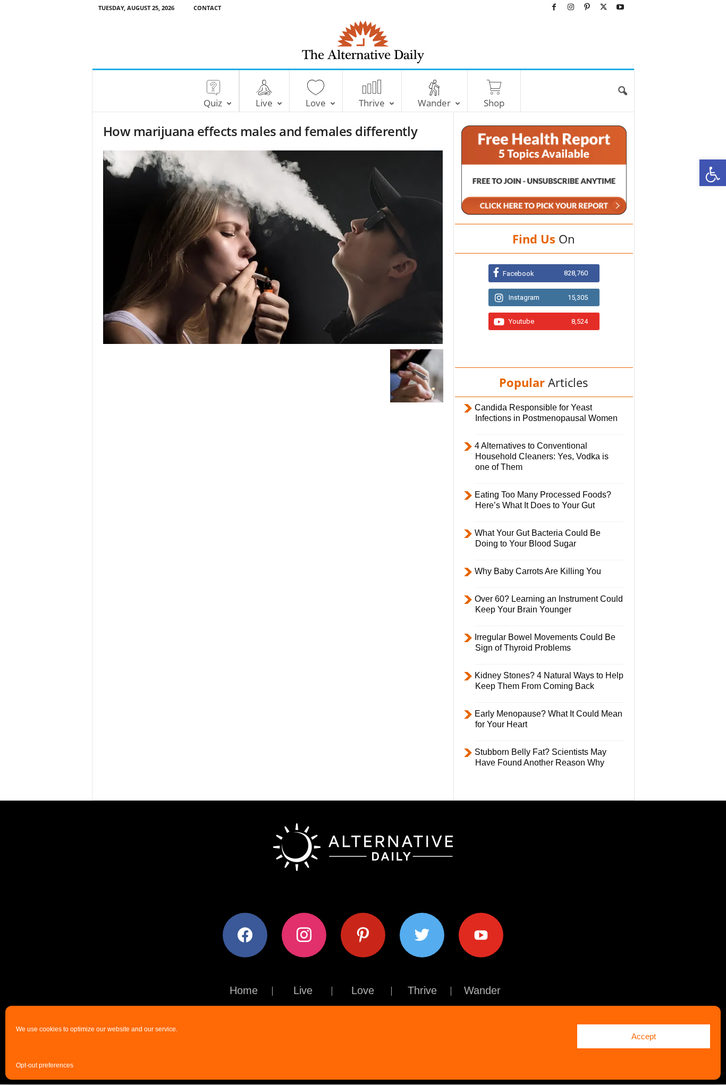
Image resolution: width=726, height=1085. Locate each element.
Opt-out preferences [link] (44, 1065)
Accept (643, 1036)
